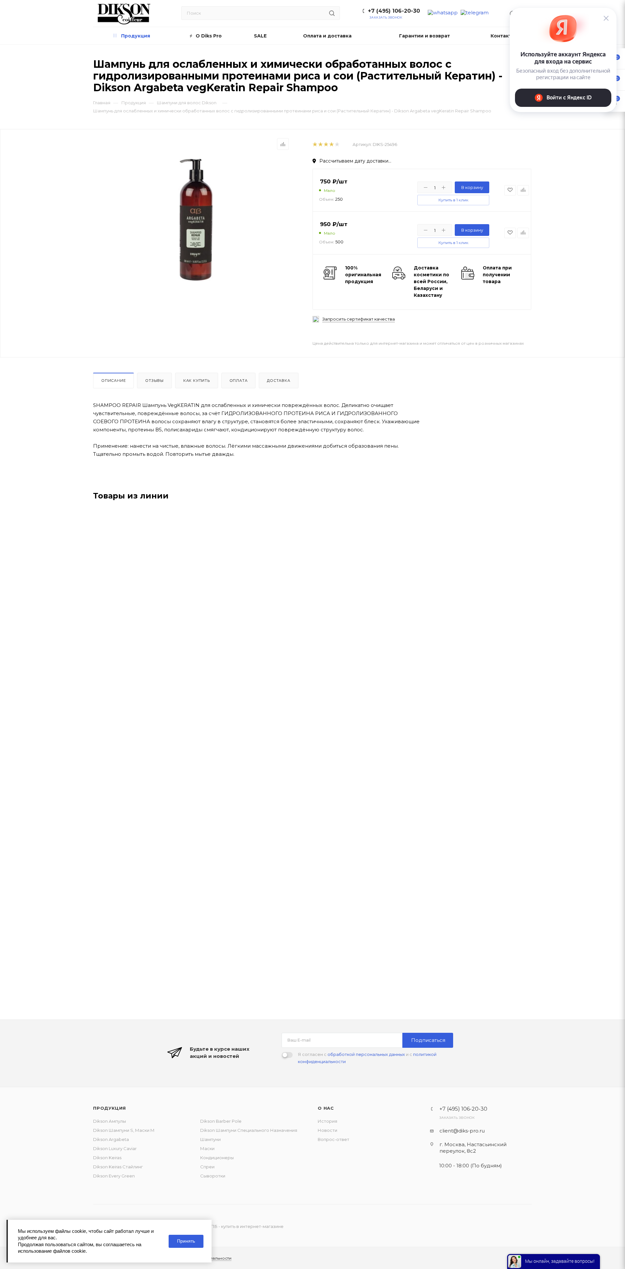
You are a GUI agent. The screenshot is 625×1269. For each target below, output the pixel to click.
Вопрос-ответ (333, 1139)
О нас (326, 1108)
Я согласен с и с (367, 1058)
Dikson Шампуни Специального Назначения (248, 1130)
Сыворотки (212, 1175)
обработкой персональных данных (366, 1054)
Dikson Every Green (114, 1175)
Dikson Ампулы (109, 1121)
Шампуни (210, 1139)
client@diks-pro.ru (462, 1131)
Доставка (278, 380)
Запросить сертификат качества (358, 319)
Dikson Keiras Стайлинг (118, 1166)
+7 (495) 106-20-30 (394, 11)
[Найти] (332, 13)
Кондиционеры (217, 1157)
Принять (186, 1241)
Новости (327, 1130)
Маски (207, 1148)
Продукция (109, 1108)
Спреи (207, 1166)
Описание (113, 380)
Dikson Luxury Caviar (115, 1148)
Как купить (196, 380)
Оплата (238, 380)
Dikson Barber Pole (221, 1121)
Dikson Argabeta (111, 1139)
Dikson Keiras (107, 1157)
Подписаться (428, 1040)
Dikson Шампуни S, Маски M (123, 1130)
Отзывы (154, 380)
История (327, 1121)
